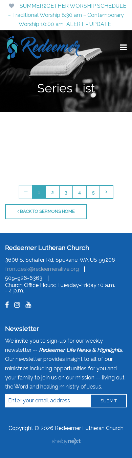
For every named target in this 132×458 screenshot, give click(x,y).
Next (106, 192)
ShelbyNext (66, 441)
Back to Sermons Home (47, 211)
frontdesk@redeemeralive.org (42, 269)
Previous (25, 192)
